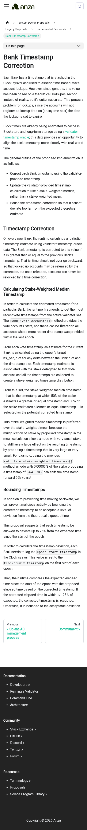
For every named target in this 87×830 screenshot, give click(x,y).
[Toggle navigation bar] (6, 6)
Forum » (16, 756)
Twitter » (16, 750)
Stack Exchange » (23, 729)
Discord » (17, 743)
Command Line (21, 698)
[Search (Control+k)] (80, 6)
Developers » (20, 685)
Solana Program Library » (28, 794)
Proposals (18, 787)
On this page (15, 46)
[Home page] (7, 22)
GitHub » (16, 736)
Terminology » (20, 781)
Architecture (19, 705)
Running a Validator (24, 691)
